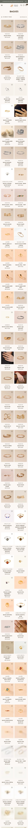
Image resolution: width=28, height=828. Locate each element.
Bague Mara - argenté (20, 36)
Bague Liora (7, 823)
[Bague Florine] (7, 436)
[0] (26, 5)
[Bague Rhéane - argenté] (7, 153)
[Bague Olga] (20, 377)
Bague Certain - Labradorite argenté (7, 549)
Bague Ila (20, 465)
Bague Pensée (21, 571)
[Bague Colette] (20, 416)
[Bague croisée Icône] (7, 110)
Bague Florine (7, 446)
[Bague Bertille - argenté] (20, 47)
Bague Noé (20, 446)
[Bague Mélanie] (7, 338)
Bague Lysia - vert (20, 265)
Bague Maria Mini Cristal (7, 142)
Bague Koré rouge (7, 720)
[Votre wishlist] (23, 5)
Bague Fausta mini (7, 307)
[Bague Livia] (20, 732)
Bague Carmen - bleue (7, 700)
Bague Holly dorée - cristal (20, 244)
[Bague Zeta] (20, 582)
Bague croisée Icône (7, 121)
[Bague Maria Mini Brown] (7, 276)
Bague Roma (7, 35)
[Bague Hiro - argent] (7, 647)
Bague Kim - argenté (20, 163)
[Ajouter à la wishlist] (12, 21)
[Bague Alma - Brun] (20, 174)
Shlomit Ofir (20, 76)
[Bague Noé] (20, 436)
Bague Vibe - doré (21, 761)
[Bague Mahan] (20, 297)
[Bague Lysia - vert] (20, 255)
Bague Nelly (7, 426)
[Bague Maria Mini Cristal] (7, 131)
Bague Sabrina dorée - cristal (20, 78)
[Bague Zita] (20, 813)
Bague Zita (21, 823)
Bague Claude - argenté (20, 99)
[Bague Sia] (7, 358)
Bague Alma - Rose (7, 204)
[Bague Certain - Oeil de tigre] (20, 538)
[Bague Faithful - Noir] (20, 605)
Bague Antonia (7, 615)
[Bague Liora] (7, 813)
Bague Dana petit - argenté (7, 636)
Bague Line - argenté (7, 99)
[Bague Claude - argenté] (20, 89)
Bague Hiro (20, 657)
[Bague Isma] (7, 47)
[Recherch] (21, 5)
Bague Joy (7, 387)
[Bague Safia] (20, 772)
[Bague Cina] (20, 397)
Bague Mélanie (7, 348)
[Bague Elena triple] (7, 317)
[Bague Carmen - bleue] (7, 689)
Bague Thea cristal (7, 782)
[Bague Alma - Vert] (20, 195)
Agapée (7, 139)
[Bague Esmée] (20, 214)
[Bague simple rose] (20, 110)
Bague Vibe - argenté (7, 761)
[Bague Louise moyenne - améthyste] (7, 582)
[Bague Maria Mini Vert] (20, 276)
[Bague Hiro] (20, 647)
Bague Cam (20, 367)
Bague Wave (20, 485)
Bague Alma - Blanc (7, 485)
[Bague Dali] (20, 626)
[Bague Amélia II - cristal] (7, 234)
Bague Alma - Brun (20, 183)
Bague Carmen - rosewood (20, 679)
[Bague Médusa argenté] (7, 516)
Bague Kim (7, 406)
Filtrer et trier (7, 17)
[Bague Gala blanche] (20, 711)
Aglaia (7, 97)
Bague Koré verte (20, 699)
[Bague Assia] (7, 68)
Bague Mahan (21, 307)
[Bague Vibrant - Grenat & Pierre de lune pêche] (20, 516)
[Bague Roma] (7, 26)
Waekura (7, 34)
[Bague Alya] (7, 496)
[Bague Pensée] (20, 561)
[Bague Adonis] (7, 214)
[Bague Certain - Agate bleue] (7, 174)
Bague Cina (20, 406)
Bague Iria (21, 506)
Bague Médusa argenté (7, 526)
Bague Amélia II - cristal (7, 244)
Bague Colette (20, 426)
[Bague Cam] (20, 358)
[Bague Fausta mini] (7, 297)
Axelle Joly (7, 523)
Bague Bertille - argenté (20, 57)
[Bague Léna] (7, 732)
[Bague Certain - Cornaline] (7, 561)
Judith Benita (7, 655)
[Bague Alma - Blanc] (7, 475)
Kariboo (7, 325)
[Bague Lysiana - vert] (7, 255)
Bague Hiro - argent (7, 657)
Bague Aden (20, 348)
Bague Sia (7, 367)
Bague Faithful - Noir (20, 615)
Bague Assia (7, 78)
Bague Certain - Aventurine (7, 802)
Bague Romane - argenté (20, 142)
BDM (7, 118)
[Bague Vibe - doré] (20, 751)
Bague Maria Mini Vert (21, 286)
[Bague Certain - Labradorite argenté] (7, 538)
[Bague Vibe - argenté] (7, 751)
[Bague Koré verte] (20, 689)
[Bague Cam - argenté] (20, 317)
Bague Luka (7, 465)
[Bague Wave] (20, 475)
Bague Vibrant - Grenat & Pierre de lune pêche (20, 527)
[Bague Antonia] (7, 605)
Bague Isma (7, 57)
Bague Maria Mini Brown (7, 286)
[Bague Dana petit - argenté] (7, 626)
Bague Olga (20, 387)
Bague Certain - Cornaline (7, 571)
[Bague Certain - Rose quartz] (20, 792)
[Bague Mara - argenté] (20, 26)
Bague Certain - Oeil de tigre (20, 549)
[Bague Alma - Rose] (7, 195)
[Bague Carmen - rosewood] (20, 668)
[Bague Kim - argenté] (20, 153)
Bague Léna (7, 741)
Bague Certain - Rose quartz (20, 802)
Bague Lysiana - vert (7, 265)
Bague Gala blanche (20, 721)
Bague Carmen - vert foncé (7, 679)
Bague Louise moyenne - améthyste (7, 593)
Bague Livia (20, 741)
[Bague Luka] (7, 455)
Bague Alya (7, 506)
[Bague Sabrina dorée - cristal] (20, 68)
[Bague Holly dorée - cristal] (20, 234)
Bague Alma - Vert (20, 204)
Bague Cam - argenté (20, 327)
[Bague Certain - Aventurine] (7, 792)
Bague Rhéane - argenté (7, 163)
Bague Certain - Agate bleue (7, 184)
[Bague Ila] (20, 455)
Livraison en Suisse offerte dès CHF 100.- (13, 1)
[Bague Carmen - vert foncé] (7, 668)
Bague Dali (20, 636)
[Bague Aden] (20, 338)
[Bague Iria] (20, 496)
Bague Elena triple (7, 327)
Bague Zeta (20, 592)
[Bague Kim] (7, 397)
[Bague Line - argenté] (7, 89)
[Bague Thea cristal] (7, 772)
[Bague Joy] (7, 377)
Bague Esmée (20, 224)
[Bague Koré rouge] (7, 711)
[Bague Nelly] (7, 416)
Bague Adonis (7, 224)
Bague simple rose (20, 120)
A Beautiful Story (7, 181)
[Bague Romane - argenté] (20, 131)
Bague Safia (20, 782)
